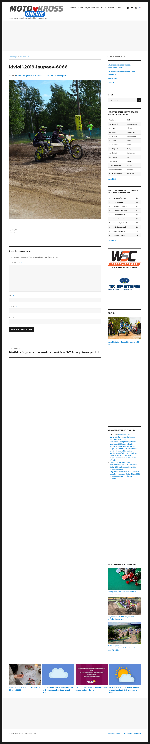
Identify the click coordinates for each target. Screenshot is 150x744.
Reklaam (128, 734)
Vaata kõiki (112, 179)
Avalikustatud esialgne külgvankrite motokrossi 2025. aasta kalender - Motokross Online (123, 444)
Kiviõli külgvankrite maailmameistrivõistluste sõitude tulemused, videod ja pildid (124, 648)
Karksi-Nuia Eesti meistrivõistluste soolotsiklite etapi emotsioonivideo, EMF (122, 437)
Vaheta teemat (116, 56)
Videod (111, 8)
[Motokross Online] (36, 11)
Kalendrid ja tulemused (88, 8)
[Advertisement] (75, 36)
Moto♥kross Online (16, 734)
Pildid (103, 8)
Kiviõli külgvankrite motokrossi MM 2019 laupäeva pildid (42, 76)
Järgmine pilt (24, 57)
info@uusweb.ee (115, 734)
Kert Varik (112, 78)
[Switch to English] (140, 7)
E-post (13, 307)
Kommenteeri (15, 263)
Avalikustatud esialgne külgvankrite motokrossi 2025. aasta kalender (123, 458)
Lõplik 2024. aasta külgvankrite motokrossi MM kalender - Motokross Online (123, 453)
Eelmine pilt (13, 57)
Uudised (72, 8)
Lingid (111, 83)
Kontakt (137, 734)
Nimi (11, 296)
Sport (119, 8)
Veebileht (13, 317)
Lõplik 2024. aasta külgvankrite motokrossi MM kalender (125, 476)
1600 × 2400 (13, 233)
